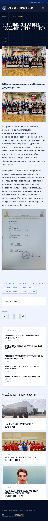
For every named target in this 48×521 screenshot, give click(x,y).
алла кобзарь (9, 283)
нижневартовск (27, 287)
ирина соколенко (37, 283)
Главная (5, 17)
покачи (23, 292)
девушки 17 (22, 283)
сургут (32, 292)
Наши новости (18, 17)
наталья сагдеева (11, 287)
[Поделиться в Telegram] (17, 316)
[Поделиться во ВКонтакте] (4, 316)
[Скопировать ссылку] (23, 316)
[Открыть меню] (43, 8)
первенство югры (10, 292)
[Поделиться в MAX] (11, 316)
